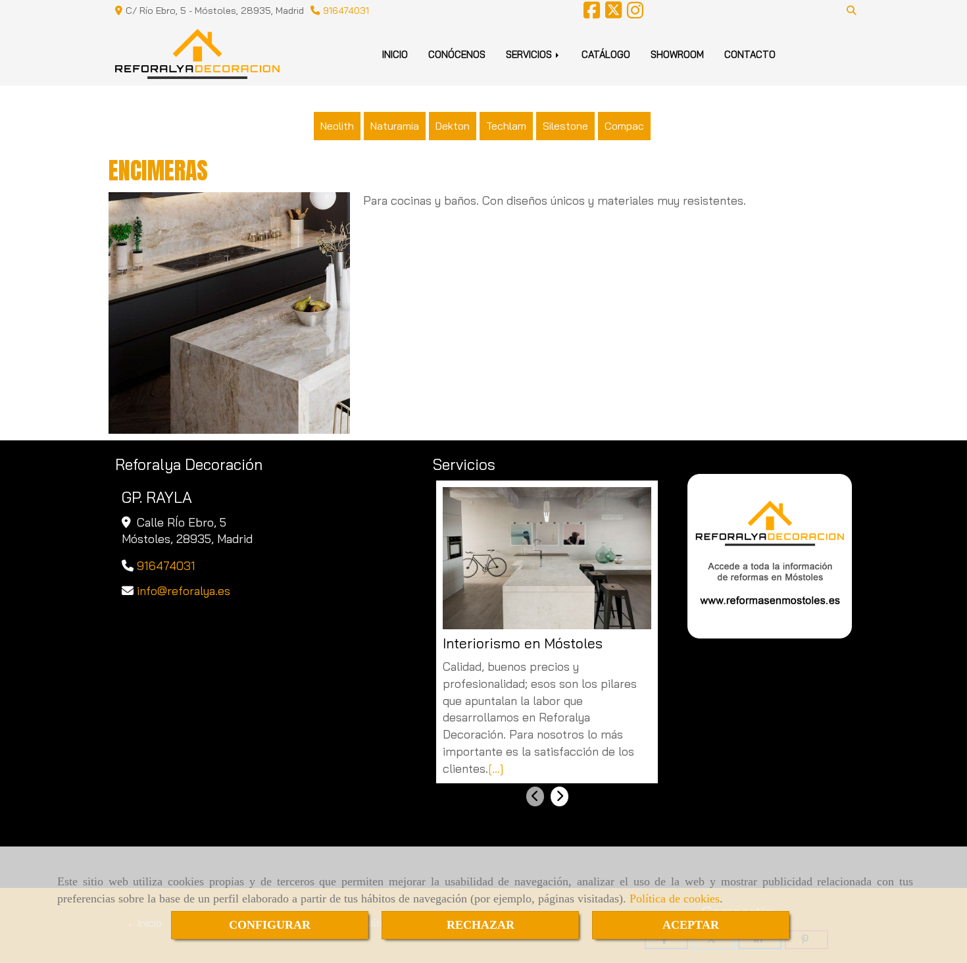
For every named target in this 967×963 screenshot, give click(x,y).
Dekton (452, 125)
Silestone (565, 125)
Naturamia (394, 125)
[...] (496, 768)
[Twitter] (613, 14)
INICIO (395, 54)
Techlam (506, 125)
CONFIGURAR (269, 924)
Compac (624, 125)
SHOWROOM (677, 54)
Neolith (337, 125)
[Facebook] (591, 14)
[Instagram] (635, 14)
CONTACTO (750, 54)
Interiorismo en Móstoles (523, 643)
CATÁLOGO (606, 54)
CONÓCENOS (456, 54)
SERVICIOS (530, 54)
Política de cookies (675, 898)
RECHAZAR (480, 924)
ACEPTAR (690, 924)
